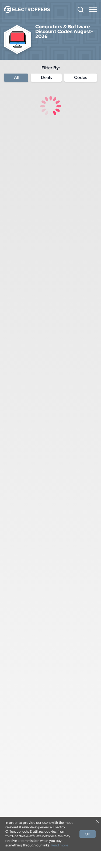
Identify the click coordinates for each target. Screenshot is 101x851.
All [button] (16, 77)
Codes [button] (80, 77)
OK (87, 834)
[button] (80, 9)
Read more (59, 845)
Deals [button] (46, 77)
